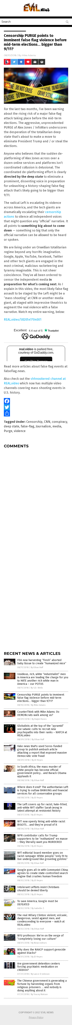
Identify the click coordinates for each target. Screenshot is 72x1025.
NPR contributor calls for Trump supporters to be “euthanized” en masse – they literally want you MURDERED (42, 839)
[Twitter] (36, 407)
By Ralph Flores (39, 719)
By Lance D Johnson (40, 974)
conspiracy (59, 422)
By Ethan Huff (37, 667)
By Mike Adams (38, 705)
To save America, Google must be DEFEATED (37, 903)
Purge (8, 431)
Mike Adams (29, 55)
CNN (47, 422)
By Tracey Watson (39, 994)
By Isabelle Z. (38, 908)
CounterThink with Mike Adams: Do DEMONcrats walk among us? (38, 713)
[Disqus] (36, 499)
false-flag (27, 426)
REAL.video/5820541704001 (22, 319)
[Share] (36, 413)
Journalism (43, 426)
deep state (11, 426)
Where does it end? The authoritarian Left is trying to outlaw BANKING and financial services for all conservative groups (42, 790)
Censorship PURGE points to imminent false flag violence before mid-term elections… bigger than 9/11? (40, 698)
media (56, 426)
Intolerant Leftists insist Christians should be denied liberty (38, 889)
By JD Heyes (37, 760)
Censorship (34, 422)
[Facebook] (36, 401)
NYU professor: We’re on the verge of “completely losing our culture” (40, 937)
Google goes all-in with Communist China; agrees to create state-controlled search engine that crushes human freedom (42, 873)
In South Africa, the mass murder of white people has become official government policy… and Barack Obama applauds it (41, 771)
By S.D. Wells (37, 688)
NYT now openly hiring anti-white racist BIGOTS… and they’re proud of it (41, 823)
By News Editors (39, 943)
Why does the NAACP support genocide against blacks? (41, 951)
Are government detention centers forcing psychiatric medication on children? (38, 967)
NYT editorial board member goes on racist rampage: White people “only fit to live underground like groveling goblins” (42, 856)
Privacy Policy (36, 1017)
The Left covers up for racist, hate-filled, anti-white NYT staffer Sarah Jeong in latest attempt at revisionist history (42, 808)
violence (20, 431)
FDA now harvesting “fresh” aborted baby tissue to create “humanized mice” (41, 661)
